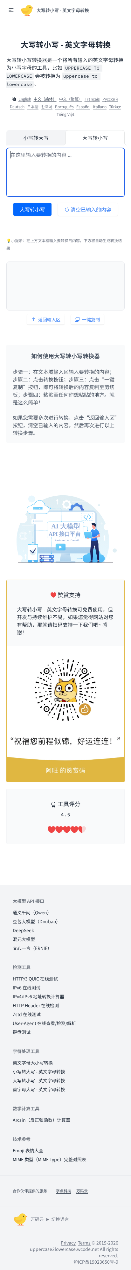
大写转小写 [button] (32, 209)
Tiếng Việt (65, 114)
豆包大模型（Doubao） (36, 921)
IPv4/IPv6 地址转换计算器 (38, 996)
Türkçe (115, 106)
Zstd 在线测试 (27, 1014)
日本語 (32, 106)
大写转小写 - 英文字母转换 (39, 1080)
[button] (11, 10)
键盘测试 (22, 1032)
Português (64, 106)
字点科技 (63, 1190)
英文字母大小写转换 (33, 1062)
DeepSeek (23, 930)
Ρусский (110, 98)
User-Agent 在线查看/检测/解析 (44, 1023)
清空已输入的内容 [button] (90, 209)
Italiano (100, 106)
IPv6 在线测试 (26, 987)
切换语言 (60, 1219)
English (24, 98)
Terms (84, 1242)
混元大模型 (24, 939)
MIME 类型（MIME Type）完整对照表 (49, 1159)
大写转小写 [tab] (95, 138)
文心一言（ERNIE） (32, 948)
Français (92, 98)
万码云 (82, 1190)
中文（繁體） (70, 98)
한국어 (46, 106)
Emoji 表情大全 (28, 1150)
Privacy (68, 1242)
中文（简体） (45, 98)
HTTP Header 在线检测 (36, 1005)
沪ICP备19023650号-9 (95, 1262)
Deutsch (17, 106)
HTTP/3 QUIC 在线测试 (35, 978)
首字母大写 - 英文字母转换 (39, 1089)
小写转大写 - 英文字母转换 (39, 1071)
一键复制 (91, 319)
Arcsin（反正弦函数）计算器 (41, 1120)
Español (83, 106)
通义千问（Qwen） (32, 912)
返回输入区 (49, 319)
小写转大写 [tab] (36, 138)
